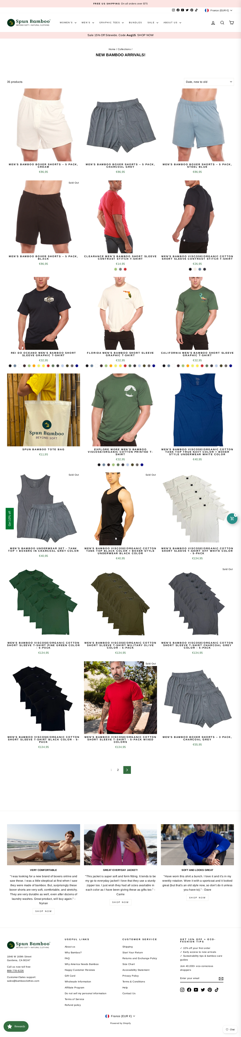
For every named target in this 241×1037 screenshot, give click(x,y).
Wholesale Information (78, 981)
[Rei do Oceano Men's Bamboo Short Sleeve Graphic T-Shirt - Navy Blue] (57, 365)
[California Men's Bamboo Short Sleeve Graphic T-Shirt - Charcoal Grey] (226, 365)
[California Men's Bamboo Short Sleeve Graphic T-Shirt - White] (173, 365)
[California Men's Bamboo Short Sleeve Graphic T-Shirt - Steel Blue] (168, 365)
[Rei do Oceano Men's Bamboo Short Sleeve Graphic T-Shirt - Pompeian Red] (48, 365)
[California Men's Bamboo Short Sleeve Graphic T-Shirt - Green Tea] (183, 365)
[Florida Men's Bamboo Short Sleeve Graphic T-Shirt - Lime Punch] (115, 365)
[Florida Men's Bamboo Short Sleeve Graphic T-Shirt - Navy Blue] (134, 365)
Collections (124, 49)
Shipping (127, 946)
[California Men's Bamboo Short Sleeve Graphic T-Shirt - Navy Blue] (211, 365)
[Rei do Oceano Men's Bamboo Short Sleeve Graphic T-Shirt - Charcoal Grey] (72, 365)
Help (125, 987)
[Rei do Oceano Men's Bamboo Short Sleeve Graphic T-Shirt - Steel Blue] (15, 365)
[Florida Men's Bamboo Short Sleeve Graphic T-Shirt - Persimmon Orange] (111, 365)
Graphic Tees (110, 22)
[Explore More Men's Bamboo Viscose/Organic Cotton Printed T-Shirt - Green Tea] (113, 464)
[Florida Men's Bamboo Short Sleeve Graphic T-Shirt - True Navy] (153, 365)
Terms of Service (74, 999)
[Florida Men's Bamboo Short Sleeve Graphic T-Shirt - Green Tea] (106, 365)
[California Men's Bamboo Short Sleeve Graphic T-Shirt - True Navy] (230, 365)
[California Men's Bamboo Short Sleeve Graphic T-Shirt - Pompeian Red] (202, 365)
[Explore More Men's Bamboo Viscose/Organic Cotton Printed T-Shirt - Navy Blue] (123, 464)
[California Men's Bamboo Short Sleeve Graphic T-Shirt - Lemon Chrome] (197, 365)
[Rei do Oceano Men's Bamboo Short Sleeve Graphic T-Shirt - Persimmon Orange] (34, 365)
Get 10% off (9, 518)
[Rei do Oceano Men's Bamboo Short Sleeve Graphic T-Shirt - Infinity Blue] (62, 365)
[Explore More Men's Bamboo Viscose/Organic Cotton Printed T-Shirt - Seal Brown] (108, 464)
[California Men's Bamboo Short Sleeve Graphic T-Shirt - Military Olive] (221, 365)
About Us (171, 22)
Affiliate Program (74, 987)
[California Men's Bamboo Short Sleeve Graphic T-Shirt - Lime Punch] (192, 365)
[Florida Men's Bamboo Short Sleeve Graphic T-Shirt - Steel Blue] (92, 365)
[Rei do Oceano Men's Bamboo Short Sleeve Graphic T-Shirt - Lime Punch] (38, 365)
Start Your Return (132, 952)
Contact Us (128, 993)
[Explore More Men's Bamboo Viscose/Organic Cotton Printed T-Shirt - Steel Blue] (104, 464)
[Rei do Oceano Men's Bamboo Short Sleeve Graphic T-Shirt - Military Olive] (67, 365)
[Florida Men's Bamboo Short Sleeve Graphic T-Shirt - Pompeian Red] (125, 365)
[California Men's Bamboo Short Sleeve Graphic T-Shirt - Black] (164, 365)
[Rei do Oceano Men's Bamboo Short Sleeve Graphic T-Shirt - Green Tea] (29, 365)
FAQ (67, 958)
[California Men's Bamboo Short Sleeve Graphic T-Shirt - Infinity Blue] (216, 365)
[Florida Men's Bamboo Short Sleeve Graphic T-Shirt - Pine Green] (130, 365)
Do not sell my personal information (85, 993)
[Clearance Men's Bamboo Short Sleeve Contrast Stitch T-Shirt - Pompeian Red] (125, 269)
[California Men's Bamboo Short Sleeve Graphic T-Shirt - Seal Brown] (178, 365)
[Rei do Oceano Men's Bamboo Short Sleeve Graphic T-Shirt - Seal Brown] (24, 365)
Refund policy (73, 1005)
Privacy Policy (130, 975)
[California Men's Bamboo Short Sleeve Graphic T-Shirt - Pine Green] (207, 365)
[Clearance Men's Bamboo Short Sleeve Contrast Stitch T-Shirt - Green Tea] (115, 269)
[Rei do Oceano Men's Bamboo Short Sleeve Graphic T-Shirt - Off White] (19, 365)
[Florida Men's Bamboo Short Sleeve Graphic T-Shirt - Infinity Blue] (139, 365)
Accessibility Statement (135, 970)
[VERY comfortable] (43, 844)
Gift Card (70, 975)
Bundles (135, 22)
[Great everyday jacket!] (120, 844)
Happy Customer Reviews (80, 970)
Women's (67, 22)
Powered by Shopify (120, 1023)
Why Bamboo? (73, 952)
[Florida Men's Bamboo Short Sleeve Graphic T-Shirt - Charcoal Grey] (149, 365)
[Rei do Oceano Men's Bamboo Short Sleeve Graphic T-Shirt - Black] (10, 365)
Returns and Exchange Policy (139, 958)
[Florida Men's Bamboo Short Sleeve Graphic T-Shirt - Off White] (96, 365)
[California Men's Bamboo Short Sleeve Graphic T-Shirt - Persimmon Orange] (187, 365)
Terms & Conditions (133, 981)
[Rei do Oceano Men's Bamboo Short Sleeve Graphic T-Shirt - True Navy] (77, 365)
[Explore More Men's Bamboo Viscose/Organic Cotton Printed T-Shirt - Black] (99, 464)
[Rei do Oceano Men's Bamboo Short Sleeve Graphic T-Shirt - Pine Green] (53, 365)
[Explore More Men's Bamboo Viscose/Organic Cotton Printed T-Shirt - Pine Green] (118, 464)
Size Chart (128, 964)
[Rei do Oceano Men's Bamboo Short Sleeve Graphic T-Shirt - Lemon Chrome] (43, 365)
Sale (151, 22)
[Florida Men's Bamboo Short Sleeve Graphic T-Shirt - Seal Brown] (101, 365)
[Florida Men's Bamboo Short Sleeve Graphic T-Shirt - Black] (87, 365)
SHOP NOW (145, 35)
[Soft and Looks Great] (197, 844)
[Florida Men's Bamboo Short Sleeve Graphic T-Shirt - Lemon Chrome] (120, 365)
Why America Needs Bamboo (82, 964)
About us (70, 946)
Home (112, 49)
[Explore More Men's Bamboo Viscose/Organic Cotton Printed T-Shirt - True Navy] (142, 464)
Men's (86, 22)
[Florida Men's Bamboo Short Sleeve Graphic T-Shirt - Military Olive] (144, 365)
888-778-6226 (15, 970)
